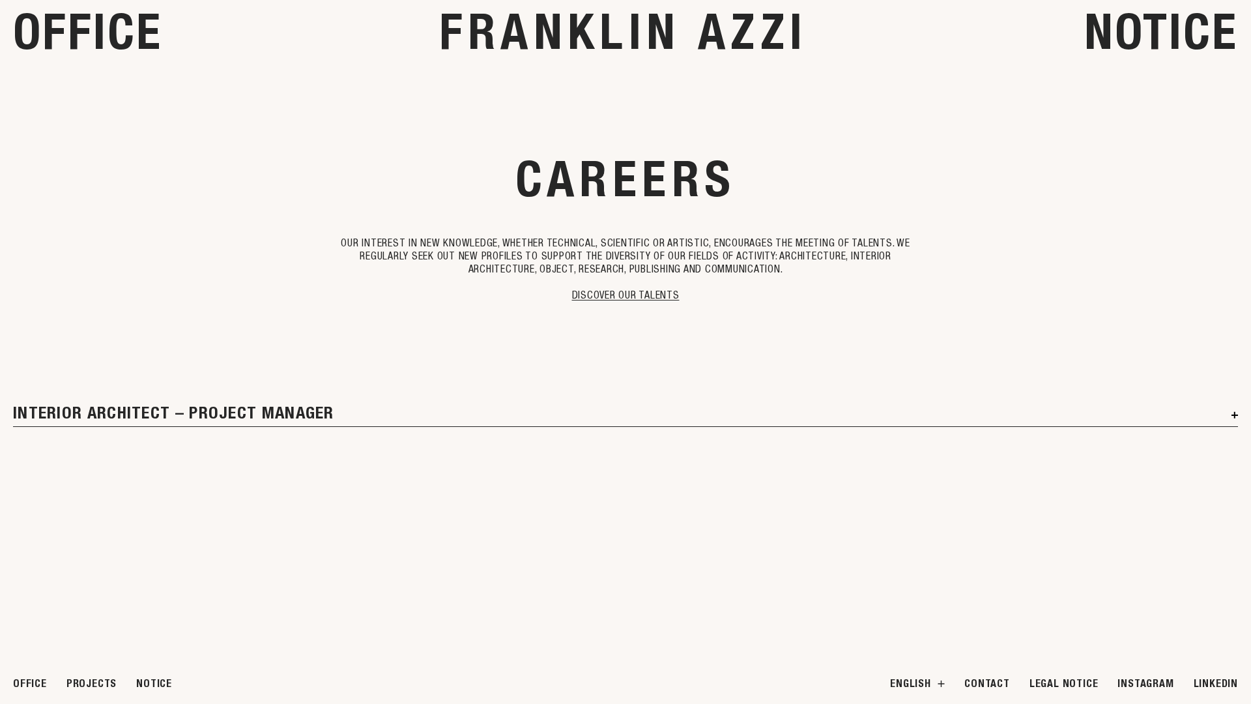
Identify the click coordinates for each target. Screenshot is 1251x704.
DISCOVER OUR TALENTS (626, 295)
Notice (1161, 31)
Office (87, 31)
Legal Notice (1064, 683)
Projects (91, 683)
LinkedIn (1216, 683)
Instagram (1145, 683)
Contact (987, 683)
